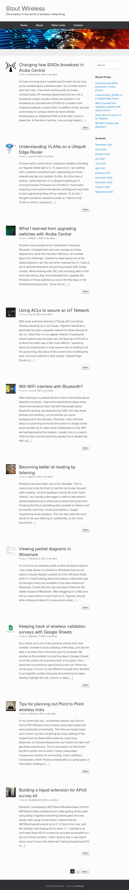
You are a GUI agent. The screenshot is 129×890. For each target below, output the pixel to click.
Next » (85, 871)
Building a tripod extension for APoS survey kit (53, 792)
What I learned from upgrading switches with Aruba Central (47, 231)
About (39, 25)
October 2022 (102, 154)
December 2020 (103, 177)
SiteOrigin (79, 886)
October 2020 (102, 187)
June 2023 (100, 149)
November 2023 (103, 144)
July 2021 (100, 158)
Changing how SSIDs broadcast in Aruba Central (51, 67)
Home (23, 25)
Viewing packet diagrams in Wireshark (45, 551)
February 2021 (103, 172)
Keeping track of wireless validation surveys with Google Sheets (52, 629)
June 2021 (100, 163)
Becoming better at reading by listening (47, 469)
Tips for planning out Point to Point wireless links (51, 706)
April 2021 (100, 168)
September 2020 (104, 191)
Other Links (58, 25)
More (85, 127)
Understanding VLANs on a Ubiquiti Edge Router (52, 149)
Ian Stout (53, 74)
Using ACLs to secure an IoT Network (54, 310)
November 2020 (103, 182)
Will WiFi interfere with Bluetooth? (51, 386)
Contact (78, 25)
